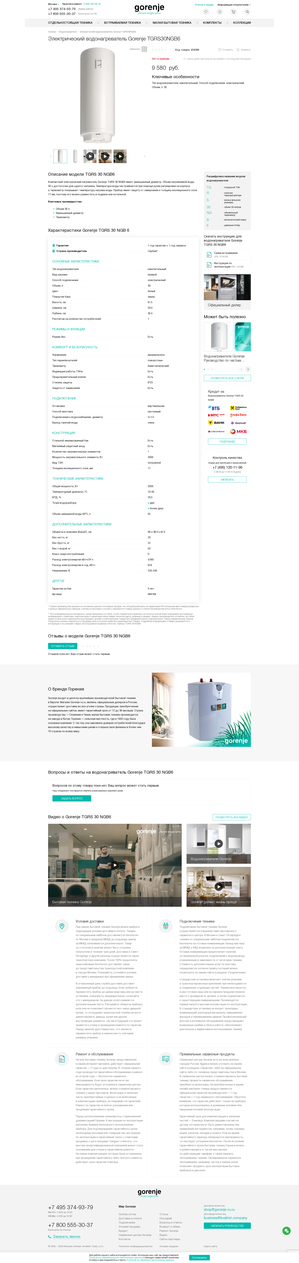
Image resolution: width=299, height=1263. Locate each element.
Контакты (124, 1239)
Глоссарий (166, 1218)
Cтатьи (164, 1214)
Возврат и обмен (170, 1226)
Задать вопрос (72, 798)
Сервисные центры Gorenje (135, 1235)
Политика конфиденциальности (135, 1246)
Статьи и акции (204, 4)
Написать (227, 479)
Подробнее (227, 441)
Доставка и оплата (130, 1218)
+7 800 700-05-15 (92, 4)
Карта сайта (210, 1246)
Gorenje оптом (127, 1214)
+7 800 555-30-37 (62, 14)
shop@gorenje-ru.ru (219, 1209)
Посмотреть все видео (232, 817)
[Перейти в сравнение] (219, 11)
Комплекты (212, 22)
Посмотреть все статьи (227, 378)
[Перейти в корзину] (233, 11)
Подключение (127, 1222)
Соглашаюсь (199, 1257)
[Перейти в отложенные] (205, 11)
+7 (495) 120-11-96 (227, 467)
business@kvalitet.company (225, 1218)
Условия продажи (129, 1226)
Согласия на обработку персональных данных (150, 1260)
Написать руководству (227, 1225)
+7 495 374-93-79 (62, 9)
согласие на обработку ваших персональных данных (115, 1257)
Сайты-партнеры (170, 1239)
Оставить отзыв (62, 646)
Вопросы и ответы (171, 1222)
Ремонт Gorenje (169, 1230)
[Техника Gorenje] (149, 9)
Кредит (123, 1230)
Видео (163, 1235)
